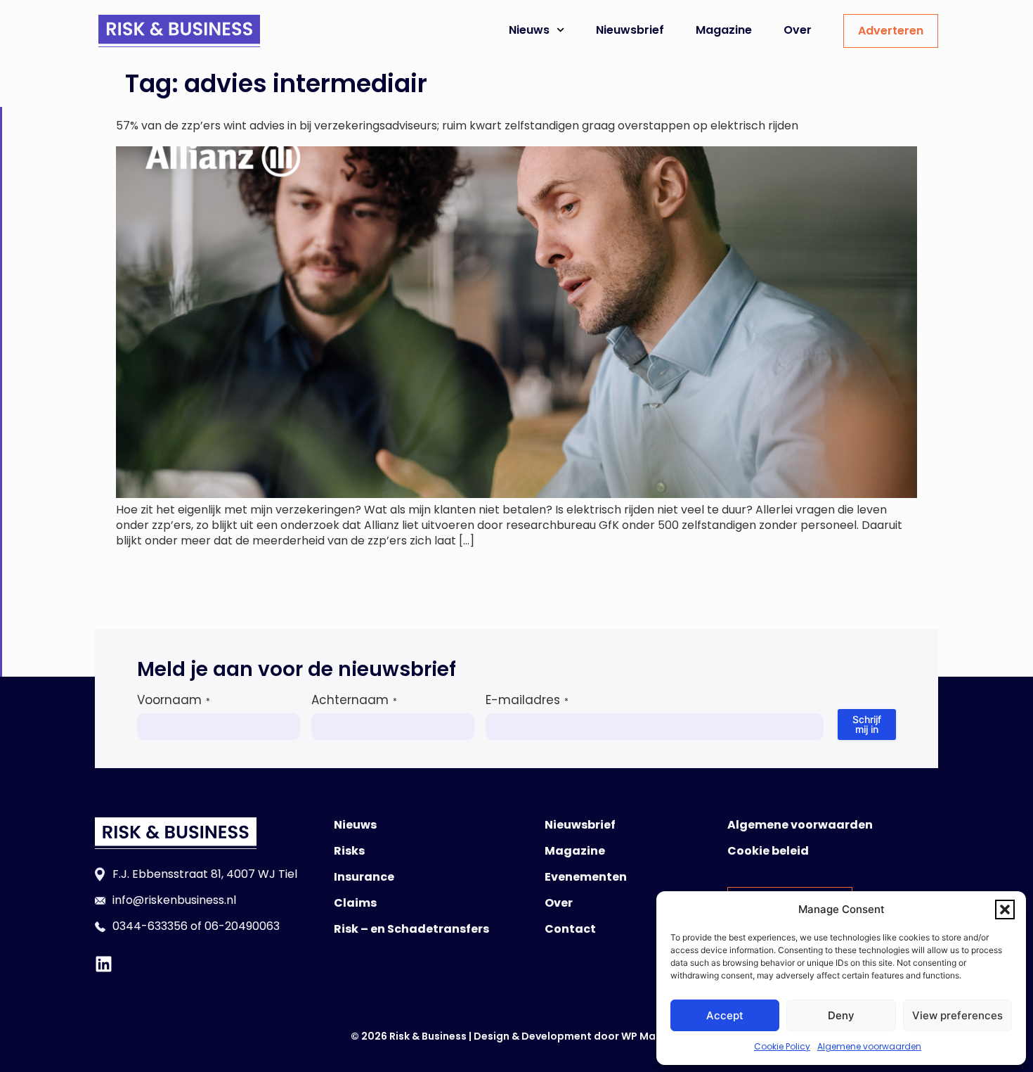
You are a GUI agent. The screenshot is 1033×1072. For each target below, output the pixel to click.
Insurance (364, 877)
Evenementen (586, 877)
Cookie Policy (782, 1046)
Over (798, 30)
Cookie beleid (768, 851)
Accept (724, 1015)
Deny (841, 1015)
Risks (349, 851)
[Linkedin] (103, 964)
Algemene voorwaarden (869, 1046)
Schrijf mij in (866, 724)
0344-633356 (150, 926)
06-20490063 (242, 926)
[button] (1005, 909)
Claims (355, 903)
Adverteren (890, 31)
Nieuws (529, 30)
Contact (570, 929)
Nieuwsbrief (630, 30)
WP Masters (651, 1036)
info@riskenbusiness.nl (174, 900)
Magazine (724, 30)
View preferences (957, 1015)
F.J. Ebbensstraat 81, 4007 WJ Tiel (204, 874)
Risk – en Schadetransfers (411, 929)
